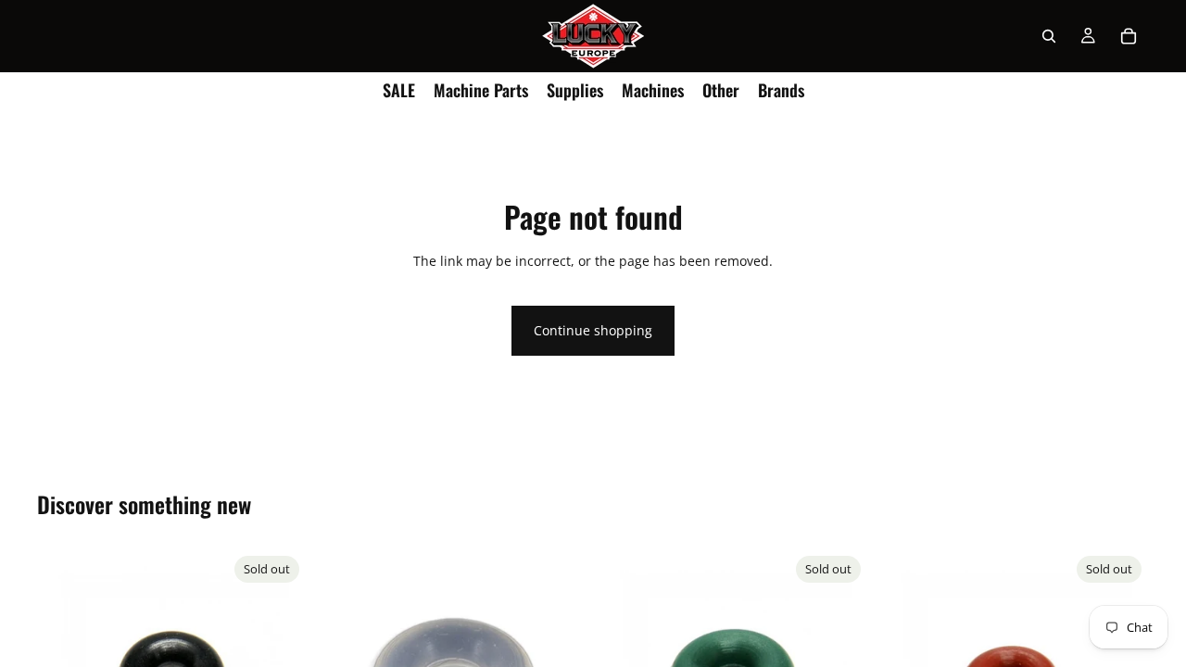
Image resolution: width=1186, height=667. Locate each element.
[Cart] (1128, 36)
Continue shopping (593, 330)
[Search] (1048, 36)
